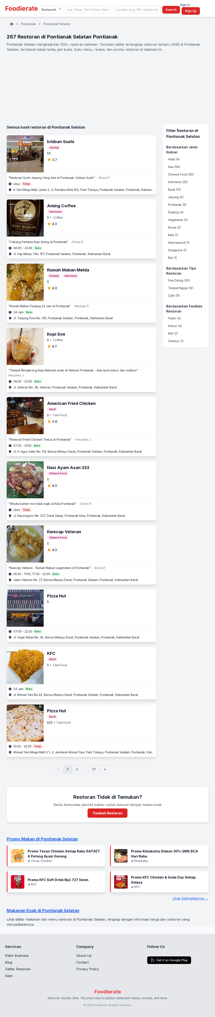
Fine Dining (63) (179, 280)
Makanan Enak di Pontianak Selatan (43, 910)
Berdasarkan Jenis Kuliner (182, 149)
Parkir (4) (174, 318)
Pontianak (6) (177, 204)
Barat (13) (174, 189)
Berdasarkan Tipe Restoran (181, 270)
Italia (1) (173, 235)
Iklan (9, 976)
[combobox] (88, 9)
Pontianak (28, 24)
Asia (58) (174, 167)
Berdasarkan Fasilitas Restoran (184, 308)
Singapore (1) (177, 250)
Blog (8, 962)
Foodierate (21, 8)
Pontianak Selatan (57, 24)
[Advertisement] (107, 88)
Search (171, 9)
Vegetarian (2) (178, 220)
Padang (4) (176, 212)
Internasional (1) (179, 242)
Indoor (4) (175, 326)
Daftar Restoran (17, 969)
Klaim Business (17, 955)
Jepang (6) (176, 197)
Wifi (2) (173, 333)
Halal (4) (174, 159)
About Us (84, 955)
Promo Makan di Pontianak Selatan (42, 839)
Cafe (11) (174, 295)
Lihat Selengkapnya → (190, 898)
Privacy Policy (87, 969)
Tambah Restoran (107, 813)
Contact (82, 962)
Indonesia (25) (178, 182)
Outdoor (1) (176, 341)
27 (94, 769)
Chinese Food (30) (181, 174)
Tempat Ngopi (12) (181, 288)
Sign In (185, 5)
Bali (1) (172, 257)
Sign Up (191, 11)
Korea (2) (174, 227)
